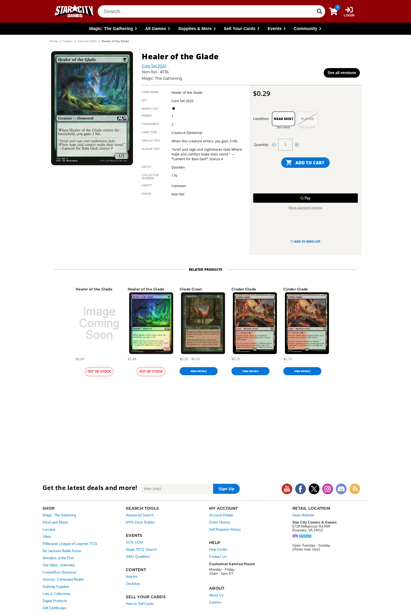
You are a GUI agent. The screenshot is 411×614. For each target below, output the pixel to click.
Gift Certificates (55, 608)
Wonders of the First (58, 558)
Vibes (47, 537)
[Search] (319, 11)
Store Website (303, 515)
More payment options (305, 208)
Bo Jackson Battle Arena (62, 551)
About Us (216, 595)
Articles (131, 577)
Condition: (261, 118)
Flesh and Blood (55, 522)
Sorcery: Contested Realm (63, 579)
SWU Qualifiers (138, 557)
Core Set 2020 (154, 66)
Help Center (218, 549)
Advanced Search (140, 515)
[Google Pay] (305, 198)
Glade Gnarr (191, 289)
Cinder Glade (243, 289)
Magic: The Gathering (59, 515)
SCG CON (134, 542)
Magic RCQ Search (141, 549)
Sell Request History (225, 529)
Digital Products (55, 601)
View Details (199, 371)
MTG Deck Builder (140, 522)
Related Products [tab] (205, 269)
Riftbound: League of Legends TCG (70, 544)
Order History (219, 522)
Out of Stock (99, 371)
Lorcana (49, 529)
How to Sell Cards (140, 604)
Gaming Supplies (56, 587)
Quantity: (261, 144)
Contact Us (218, 557)
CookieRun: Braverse (59, 572)
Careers (215, 602)
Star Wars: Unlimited (58, 565)
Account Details (221, 515)
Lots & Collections (57, 594)
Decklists (133, 584)
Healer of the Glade (94, 289)
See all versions (342, 73)
